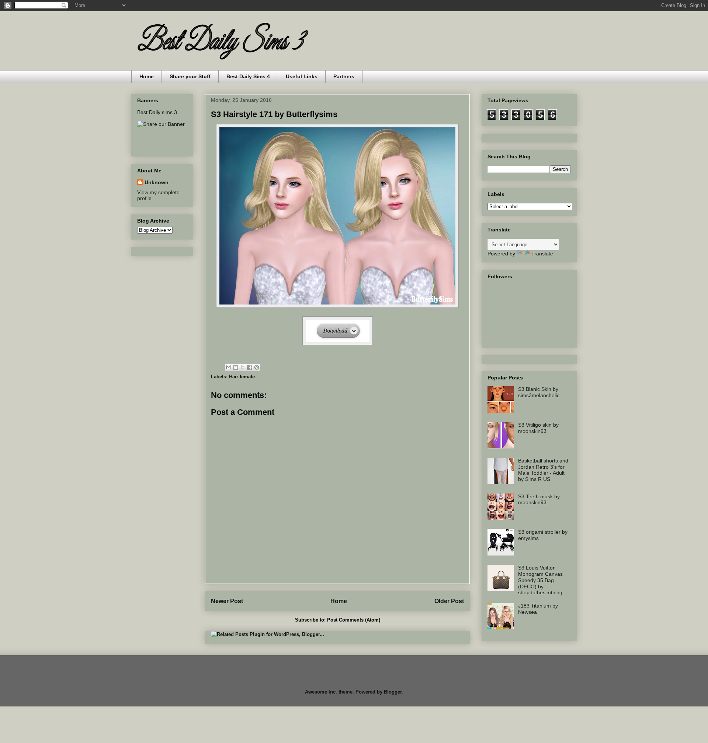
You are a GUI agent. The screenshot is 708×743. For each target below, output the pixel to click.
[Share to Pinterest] (256, 367)
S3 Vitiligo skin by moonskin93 (538, 428)
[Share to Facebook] (249, 367)
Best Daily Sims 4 (248, 76)
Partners (343, 76)
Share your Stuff (190, 76)
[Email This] (228, 367)
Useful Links (301, 76)
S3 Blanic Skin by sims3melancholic (538, 392)
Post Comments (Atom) (353, 620)
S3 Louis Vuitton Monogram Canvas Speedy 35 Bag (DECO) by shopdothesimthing (540, 580)
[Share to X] (242, 367)
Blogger (393, 692)
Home (146, 76)
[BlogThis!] (235, 367)
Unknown (157, 182)
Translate (542, 254)
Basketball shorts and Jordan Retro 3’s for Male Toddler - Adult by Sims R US (543, 470)
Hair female (242, 376)
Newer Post (227, 601)
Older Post (449, 601)
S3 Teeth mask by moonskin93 (539, 499)
